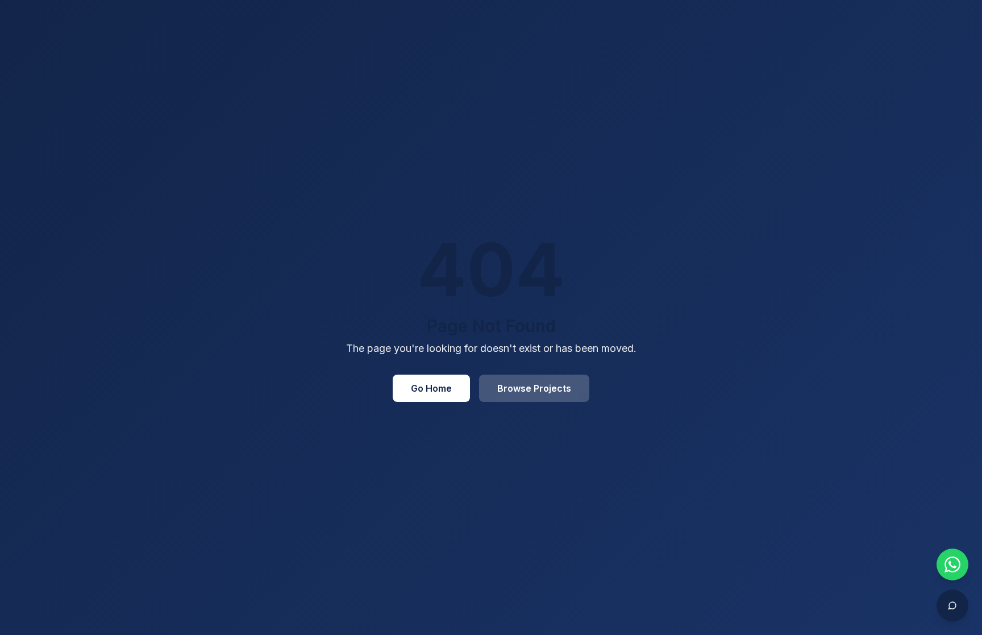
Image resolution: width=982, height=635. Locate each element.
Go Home (431, 388)
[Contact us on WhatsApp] (952, 564)
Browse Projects (534, 388)
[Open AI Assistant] (952, 605)
